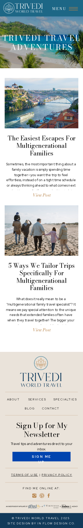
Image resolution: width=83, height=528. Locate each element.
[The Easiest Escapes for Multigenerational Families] (41, 103)
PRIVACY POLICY (57, 475)
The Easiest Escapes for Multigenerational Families (42, 145)
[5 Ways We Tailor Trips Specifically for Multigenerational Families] (41, 230)
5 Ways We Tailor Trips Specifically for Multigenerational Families (41, 277)
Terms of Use (24, 475)
